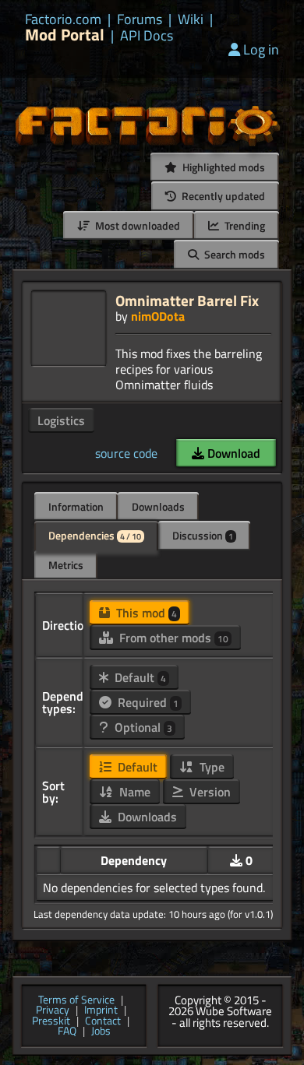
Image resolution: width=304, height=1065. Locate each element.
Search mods (233, 254)
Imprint (101, 1010)
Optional (141, 727)
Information (76, 506)
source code (126, 453)
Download (232, 453)
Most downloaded (136, 225)
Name (133, 791)
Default (138, 677)
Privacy (52, 1010)
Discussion (202, 535)
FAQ (67, 1031)
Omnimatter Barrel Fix (187, 300)
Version (208, 791)
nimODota (158, 316)
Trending (243, 225)
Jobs (101, 1031)
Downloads (158, 506)
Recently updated (222, 196)
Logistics (61, 420)
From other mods (172, 637)
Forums (139, 19)
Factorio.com (63, 19)
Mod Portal (64, 34)
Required (147, 702)
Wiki (190, 19)
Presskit (51, 1021)
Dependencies (94, 535)
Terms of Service (76, 1000)
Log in (261, 49)
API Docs (146, 36)
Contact (103, 1021)
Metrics (65, 565)
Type (210, 766)
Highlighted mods (222, 167)
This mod (145, 612)
